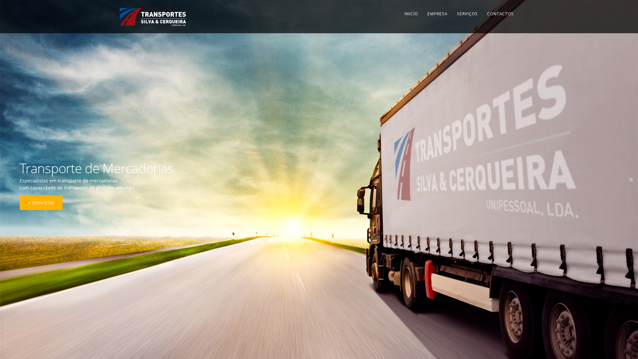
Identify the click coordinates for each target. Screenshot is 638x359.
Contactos (500, 14)
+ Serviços (41, 203)
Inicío (411, 14)
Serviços (467, 14)
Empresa (437, 14)
